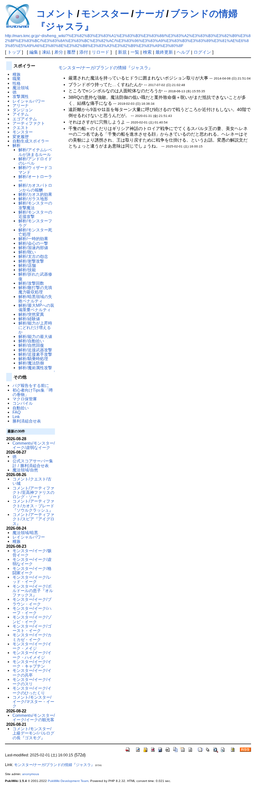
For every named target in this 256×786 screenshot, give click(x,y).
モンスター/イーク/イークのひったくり (32, 690)
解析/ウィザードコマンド (35, 169)
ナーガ (149, 13)
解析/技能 (27, 270)
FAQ (16, 412)
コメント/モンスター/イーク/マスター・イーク (33, 702)
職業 (16, 78)
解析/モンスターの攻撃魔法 (35, 205)
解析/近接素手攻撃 (35, 354)
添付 (83, 52)
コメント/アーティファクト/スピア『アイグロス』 (33, 519)
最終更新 (164, 52)
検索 (147, 52)
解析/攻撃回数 (31, 283)
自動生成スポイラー (30, 141)
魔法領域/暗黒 (25, 532)
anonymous (30, 774)
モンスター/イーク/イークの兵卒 (32, 672)
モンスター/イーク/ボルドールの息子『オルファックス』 (32, 591)
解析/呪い (27, 252)
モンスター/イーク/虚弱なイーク (32, 561)
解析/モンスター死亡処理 (35, 232)
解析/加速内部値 (33, 247)
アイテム (20, 114)
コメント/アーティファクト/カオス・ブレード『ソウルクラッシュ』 (33, 506)
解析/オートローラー (35, 178)
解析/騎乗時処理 (33, 358)
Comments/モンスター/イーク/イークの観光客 (33, 717)
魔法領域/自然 (25, 470)
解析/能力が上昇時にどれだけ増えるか (35, 328)
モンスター (105, 13)
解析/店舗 (27, 265)
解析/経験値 (29, 318)
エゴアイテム (24, 119)
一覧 (134, 52)
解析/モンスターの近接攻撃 (35, 214)
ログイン (202, 52)
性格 (16, 83)
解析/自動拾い (31, 341)
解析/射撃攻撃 (31, 261)
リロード (100, 52)
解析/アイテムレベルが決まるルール (35, 152)
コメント (55, 13)
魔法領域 (20, 87)
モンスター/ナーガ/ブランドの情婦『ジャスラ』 (105, 67)
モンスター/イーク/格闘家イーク (32, 570)
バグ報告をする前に (30, 385)
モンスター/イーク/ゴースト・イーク (32, 628)
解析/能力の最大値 (35, 336)
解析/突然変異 (31, 314)
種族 (16, 74)
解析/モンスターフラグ (35, 223)
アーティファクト (28, 123)
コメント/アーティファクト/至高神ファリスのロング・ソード (33, 492)
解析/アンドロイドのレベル (35, 161)
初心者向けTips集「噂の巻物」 (32, 392)
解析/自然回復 (31, 345)
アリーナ (20, 105)
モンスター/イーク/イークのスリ (32, 681)
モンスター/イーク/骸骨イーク (32, 552)
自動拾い (20, 408)
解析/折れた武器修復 (35, 276)
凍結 (46, 52)
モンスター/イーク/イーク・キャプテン (32, 663)
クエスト (20, 127)
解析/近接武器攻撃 (35, 350)
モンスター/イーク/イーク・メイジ (32, 646)
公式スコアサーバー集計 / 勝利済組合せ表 (32, 463)
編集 (33, 52)
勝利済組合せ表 (26, 421)
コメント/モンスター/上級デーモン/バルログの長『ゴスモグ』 (33, 733)
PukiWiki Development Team (68, 781)
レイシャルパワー (28, 101)
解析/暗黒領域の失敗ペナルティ (35, 298)
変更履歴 (20, 136)
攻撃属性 (20, 96)
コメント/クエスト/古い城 (32, 481)
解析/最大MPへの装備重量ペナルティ (36, 307)
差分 (58, 52)
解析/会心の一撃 (33, 243)
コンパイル (22, 403)
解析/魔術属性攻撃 (35, 367)
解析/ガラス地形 (33, 198)
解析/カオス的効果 (35, 194)
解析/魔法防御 (31, 363)
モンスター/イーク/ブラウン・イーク (32, 601)
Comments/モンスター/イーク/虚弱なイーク (33, 445)
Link (16, 416)
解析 (16, 145)
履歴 (71, 52)
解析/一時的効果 (33, 238)
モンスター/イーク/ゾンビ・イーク (32, 619)
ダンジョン (22, 110)
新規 (122, 52)
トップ (14, 52)
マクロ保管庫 (24, 399)
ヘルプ (183, 52)
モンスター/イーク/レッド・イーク (32, 579)
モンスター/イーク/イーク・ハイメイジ (32, 654)
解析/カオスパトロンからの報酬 (35, 187)
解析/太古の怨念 (33, 256)
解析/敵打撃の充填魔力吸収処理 (35, 289)
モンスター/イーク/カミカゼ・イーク (32, 637)
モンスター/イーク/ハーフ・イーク (32, 610)
